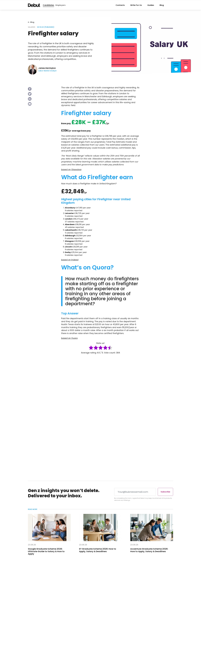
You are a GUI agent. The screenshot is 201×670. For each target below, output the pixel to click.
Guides (150, 5)
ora (76, 338)
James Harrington (47, 68)
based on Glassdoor (71, 169)
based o (65, 338)
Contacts (120, 5)
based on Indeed (69, 259)
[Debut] (34, 5)
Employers (60, 5)
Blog (162, 5)
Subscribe (165, 491)
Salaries (31, 27)
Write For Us (136, 5)
